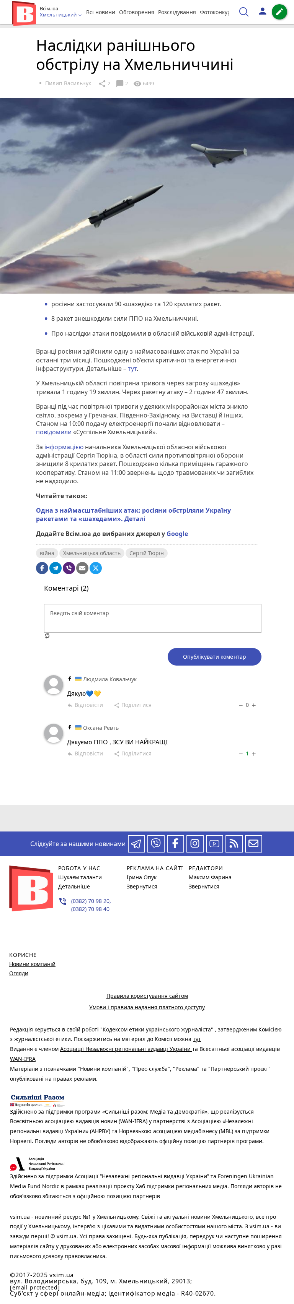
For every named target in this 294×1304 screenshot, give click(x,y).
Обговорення (136, 12)
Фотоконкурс (217, 12)
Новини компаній (32, 964)
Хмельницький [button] (59, 15)
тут (132, 368)
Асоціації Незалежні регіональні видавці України (126, 1048)
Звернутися (142, 886)
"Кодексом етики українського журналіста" (157, 1029)
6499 (143, 84)
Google (177, 533)
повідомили (54, 432)
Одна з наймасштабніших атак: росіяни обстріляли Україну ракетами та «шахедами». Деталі (133, 514)
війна (47, 553)
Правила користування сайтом (147, 995)
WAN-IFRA (23, 1058)
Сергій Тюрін (146, 553)
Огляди (18, 973)
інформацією (63, 447)
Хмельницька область (92, 553)
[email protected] (35, 1287)
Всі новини (100, 12)
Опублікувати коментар (214, 656)
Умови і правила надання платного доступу (147, 1007)
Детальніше (74, 886)
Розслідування (177, 12)
